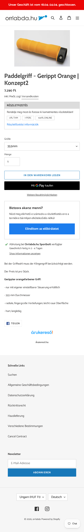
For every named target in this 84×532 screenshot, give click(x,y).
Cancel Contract (17, 436)
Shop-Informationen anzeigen (24, 254)
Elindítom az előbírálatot (42, 228)
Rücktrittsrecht (17, 405)
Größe (7, 139)
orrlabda (37, 519)
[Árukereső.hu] (42, 334)
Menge (7, 155)
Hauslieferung (16, 415)
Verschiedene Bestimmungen (25, 426)
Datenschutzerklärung (21, 395)
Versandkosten (29, 96)
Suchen (12, 374)
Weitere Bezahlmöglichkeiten (42, 195)
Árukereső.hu (42, 342)
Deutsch (56, 497)
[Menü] (77, 18)
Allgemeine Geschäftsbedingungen (28, 385)
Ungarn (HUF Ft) (30, 497)
